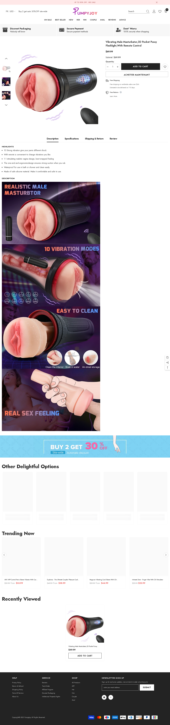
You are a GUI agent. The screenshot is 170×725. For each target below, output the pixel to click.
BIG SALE (92, 2)
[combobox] (136, 11)
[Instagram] (104, 697)
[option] (56, 82)
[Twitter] (110, 697)
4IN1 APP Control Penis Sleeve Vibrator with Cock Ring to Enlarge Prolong (20, 580)
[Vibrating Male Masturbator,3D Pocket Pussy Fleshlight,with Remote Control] (85, 623)
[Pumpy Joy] (85, 446)
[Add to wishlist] (165, 67)
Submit (147, 687)
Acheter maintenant (137, 74)
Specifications (72, 138)
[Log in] (154, 11)
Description (52, 138)
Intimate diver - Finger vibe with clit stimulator (147, 580)
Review (113, 138)
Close (157, 2)
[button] (6, 58)
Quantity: (110, 61)
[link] (28, 30)
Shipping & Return (94, 138)
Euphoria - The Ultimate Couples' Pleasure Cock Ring (62, 580)
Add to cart (140, 66)
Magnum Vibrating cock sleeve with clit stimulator (103, 580)
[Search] (138, 11)
